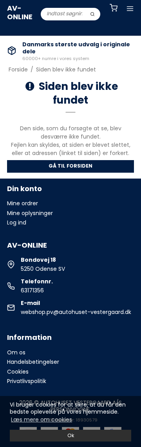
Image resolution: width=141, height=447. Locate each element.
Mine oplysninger (30, 213)
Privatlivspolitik (26, 381)
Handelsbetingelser (33, 362)
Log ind (16, 222)
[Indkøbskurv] (114, 9)
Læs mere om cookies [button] (41, 419)
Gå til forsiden (70, 165)
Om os (16, 352)
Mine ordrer (22, 203)
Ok (70, 435)
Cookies (18, 372)
